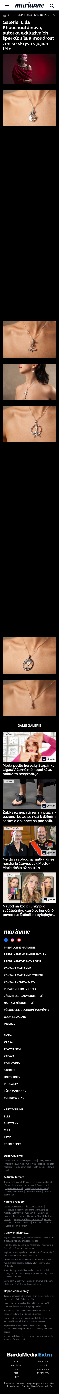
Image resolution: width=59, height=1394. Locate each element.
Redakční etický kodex (20, 989)
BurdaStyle (43, 1369)
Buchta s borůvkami (42, 1222)
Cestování (24, 1164)
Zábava (9, 1056)
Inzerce (9, 1023)
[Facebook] (6, 940)
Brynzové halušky (23, 1222)
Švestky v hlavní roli (34, 1206)
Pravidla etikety (11, 1160)
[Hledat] (52, 5)
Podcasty (11, 1084)
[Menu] (7, 5)
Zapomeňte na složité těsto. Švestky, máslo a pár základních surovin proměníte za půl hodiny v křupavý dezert (28, 1328)
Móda (8, 1035)
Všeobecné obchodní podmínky (26, 1009)
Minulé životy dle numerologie (37, 1182)
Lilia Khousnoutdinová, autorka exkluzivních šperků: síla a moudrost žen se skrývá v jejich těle (34, 15)
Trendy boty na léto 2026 (36, 1188)
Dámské (43, 1365)
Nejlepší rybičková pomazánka (28, 1219)
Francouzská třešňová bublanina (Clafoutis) (24, 1210)
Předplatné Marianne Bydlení (25, 954)
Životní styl (13, 1049)
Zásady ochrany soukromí (23, 996)
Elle (7, 1116)
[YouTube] (19, 940)
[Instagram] (12, 940)
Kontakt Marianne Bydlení (23, 975)
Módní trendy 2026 (22, 1167)
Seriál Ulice (42, 1185)
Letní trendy (39, 1167)
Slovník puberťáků (28, 1160)
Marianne (43, 1361)
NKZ (16, 1369)
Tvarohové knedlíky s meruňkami (28, 1216)
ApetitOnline (13, 1109)
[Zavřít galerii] (54, 15)
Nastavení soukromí (19, 1003)
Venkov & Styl (14, 1097)
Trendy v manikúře (12, 1182)
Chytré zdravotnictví (14, 1188)
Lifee (7, 1137)
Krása (8, 1042)
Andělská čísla (11, 1164)
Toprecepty (12, 1144)
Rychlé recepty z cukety (16, 1226)
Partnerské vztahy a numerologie (19, 1185)
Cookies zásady (15, 1017)
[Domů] (29, 5)
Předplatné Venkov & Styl (23, 961)
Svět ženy (11, 1123)
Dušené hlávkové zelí (13, 1206)
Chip (7, 1130)
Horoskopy (12, 1077)
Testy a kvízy (45, 1160)
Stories (9, 1070)
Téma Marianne (15, 1090)
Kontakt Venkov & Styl (20, 982)
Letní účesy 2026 (33, 1192)
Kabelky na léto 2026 (14, 1192)
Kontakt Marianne (17, 968)
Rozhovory (12, 1063)
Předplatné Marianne (20, 947)
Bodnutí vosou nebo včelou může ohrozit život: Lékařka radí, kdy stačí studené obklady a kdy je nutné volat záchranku (29, 1263)
